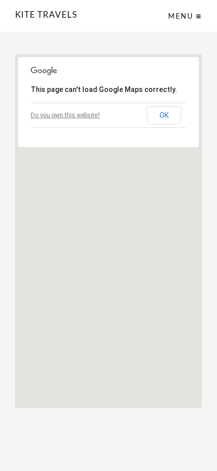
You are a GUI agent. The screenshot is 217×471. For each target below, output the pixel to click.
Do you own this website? (65, 115)
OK (164, 115)
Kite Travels (46, 15)
